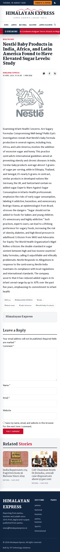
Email (6, 398)
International (40, 531)
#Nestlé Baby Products (45, 305)
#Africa (7, 300)
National (23, 24)
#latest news (10, 305)
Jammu (14, 24)
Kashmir (33, 24)
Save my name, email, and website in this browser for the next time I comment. (28, 425)
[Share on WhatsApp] (44, 73)
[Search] (55, 25)
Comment (8, 346)
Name (6, 385)
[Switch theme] (55, 3)
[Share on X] (55, 73)
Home (6, 24)
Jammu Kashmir (46, 24)
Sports (38, 526)
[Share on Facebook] (49, 73)
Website (7, 411)
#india (39, 300)
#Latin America (25, 305)
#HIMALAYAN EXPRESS (24, 300)
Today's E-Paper (43, 2)
